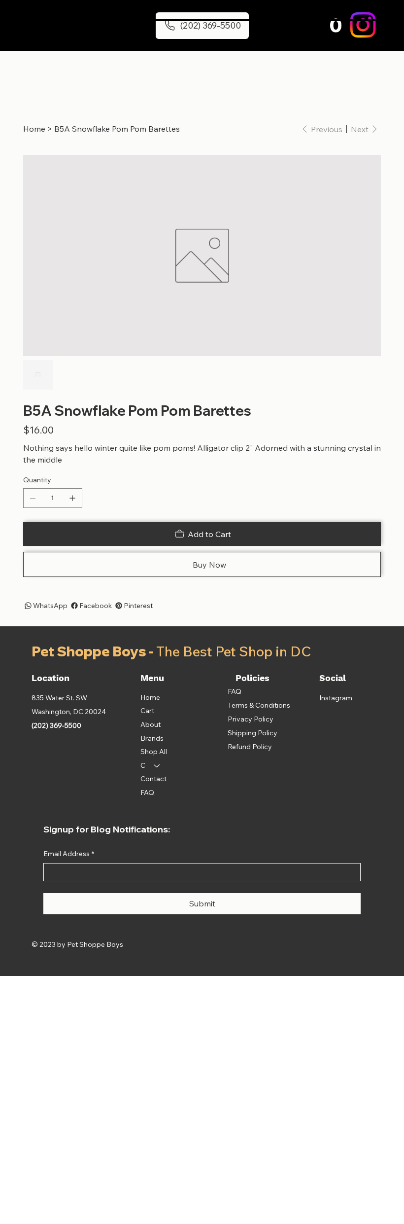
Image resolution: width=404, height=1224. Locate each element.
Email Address (68, 853)
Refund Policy (250, 746)
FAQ (147, 792)
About (150, 724)
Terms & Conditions (259, 705)
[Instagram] (363, 25)
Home (150, 697)
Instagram (335, 697)
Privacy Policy (250, 719)
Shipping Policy (252, 732)
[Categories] (157, 766)
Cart (147, 710)
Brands (152, 738)
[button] (335, 25)
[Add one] (72, 498)
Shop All (153, 751)
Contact (153, 778)
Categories (142, 765)
